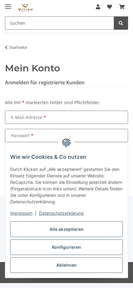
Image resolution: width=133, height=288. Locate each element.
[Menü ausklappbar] (8, 4)
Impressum (21, 213)
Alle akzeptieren (66, 229)
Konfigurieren (66, 247)
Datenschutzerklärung (61, 213)
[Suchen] (121, 23)
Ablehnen (66, 265)
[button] (98, 7)
